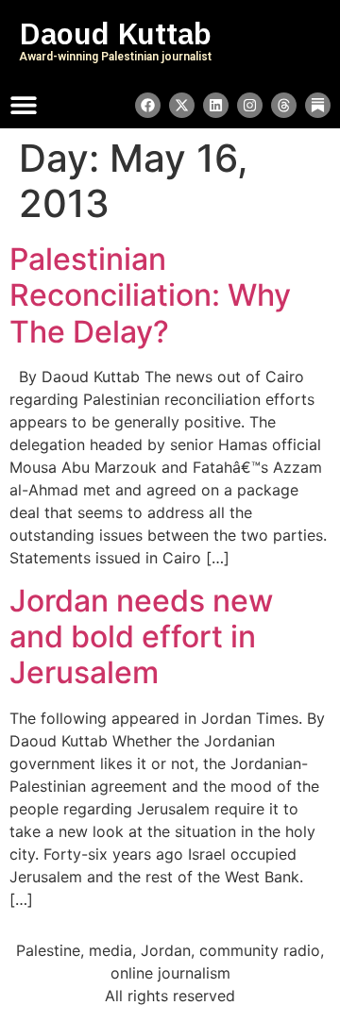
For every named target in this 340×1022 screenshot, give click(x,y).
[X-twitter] (182, 105)
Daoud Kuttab (115, 34)
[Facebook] (148, 105)
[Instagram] (250, 105)
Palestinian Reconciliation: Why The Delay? (150, 295)
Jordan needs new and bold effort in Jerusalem (141, 637)
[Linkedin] (216, 105)
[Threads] (284, 105)
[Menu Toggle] (23, 105)
